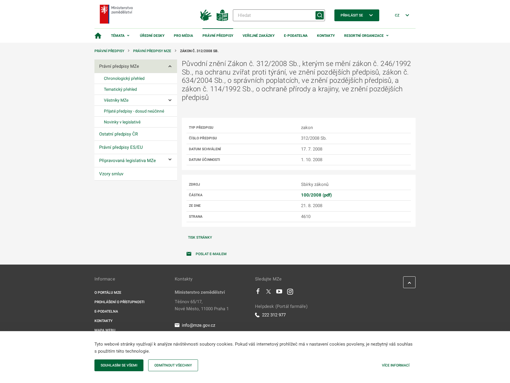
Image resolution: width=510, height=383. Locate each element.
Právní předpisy (217, 36)
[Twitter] (269, 292)
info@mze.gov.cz (198, 325)
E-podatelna (296, 36)
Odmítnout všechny (173, 365)
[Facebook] (258, 292)
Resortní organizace (364, 36)
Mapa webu (104, 330)
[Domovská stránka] (98, 36)
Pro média (183, 36)
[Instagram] (290, 292)
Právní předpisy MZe (152, 51)
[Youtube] (279, 292)
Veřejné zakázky (258, 36)
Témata (118, 36)
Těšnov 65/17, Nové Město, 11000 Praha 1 (202, 305)
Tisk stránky (200, 237)
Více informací (395, 365)
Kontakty (326, 36)
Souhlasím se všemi (119, 365)
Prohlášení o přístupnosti (119, 302)
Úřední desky (152, 36)
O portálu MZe (107, 292)
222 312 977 (274, 315)
